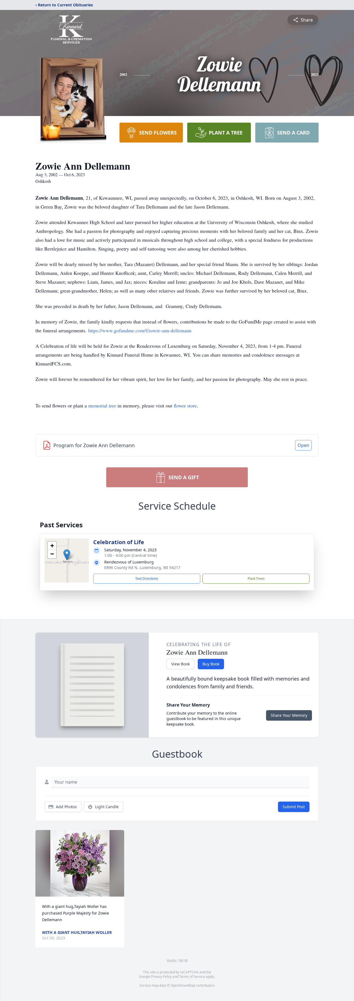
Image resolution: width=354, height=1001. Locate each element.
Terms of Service (192, 976)
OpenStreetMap (183, 985)
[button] (66, 554)
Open (303, 445)
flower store (185, 405)
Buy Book (210, 664)
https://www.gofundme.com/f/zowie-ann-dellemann (139, 330)
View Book (180, 664)
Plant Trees (256, 578)
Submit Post (294, 806)
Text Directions (146, 578)
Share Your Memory (289, 715)
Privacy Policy (161, 976)
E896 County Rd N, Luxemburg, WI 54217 (142, 567)
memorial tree (102, 405)
